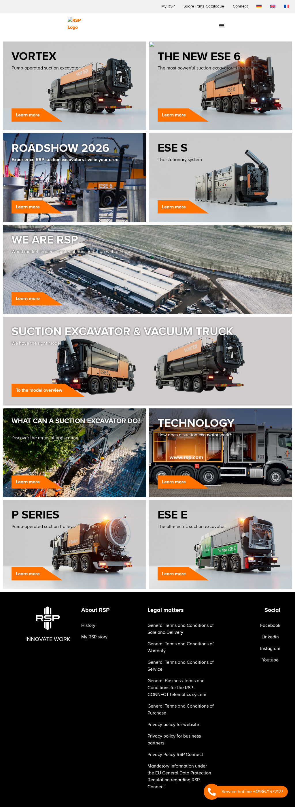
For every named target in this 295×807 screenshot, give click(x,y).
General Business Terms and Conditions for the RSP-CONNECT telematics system (177, 687)
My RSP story (94, 637)
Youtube (270, 660)
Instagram (270, 648)
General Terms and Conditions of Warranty (181, 647)
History (88, 625)
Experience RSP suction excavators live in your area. (66, 160)
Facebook (270, 625)
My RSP (168, 6)
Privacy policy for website (173, 724)
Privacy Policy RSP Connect (175, 754)
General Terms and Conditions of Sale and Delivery (181, 629)
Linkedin (270, 637)
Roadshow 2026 (60, 148)
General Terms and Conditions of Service (181, 665)
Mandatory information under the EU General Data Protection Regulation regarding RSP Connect (179, 776)
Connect (240, 6)
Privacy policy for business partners (174, 739)
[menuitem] (259, 6)
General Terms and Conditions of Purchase (181, 709)
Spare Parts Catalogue (204, 6)
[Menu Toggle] (221, 25)
